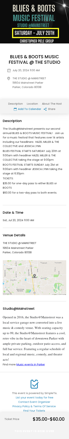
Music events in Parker (30, 364)
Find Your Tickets (34, 411)
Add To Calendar (29, 109)
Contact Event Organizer (34, 402)
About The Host (52, 104)
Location (32, 104)
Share (51, 109)
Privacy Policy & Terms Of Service (34, 406)
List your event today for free (34, 397)
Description (15, 104)
